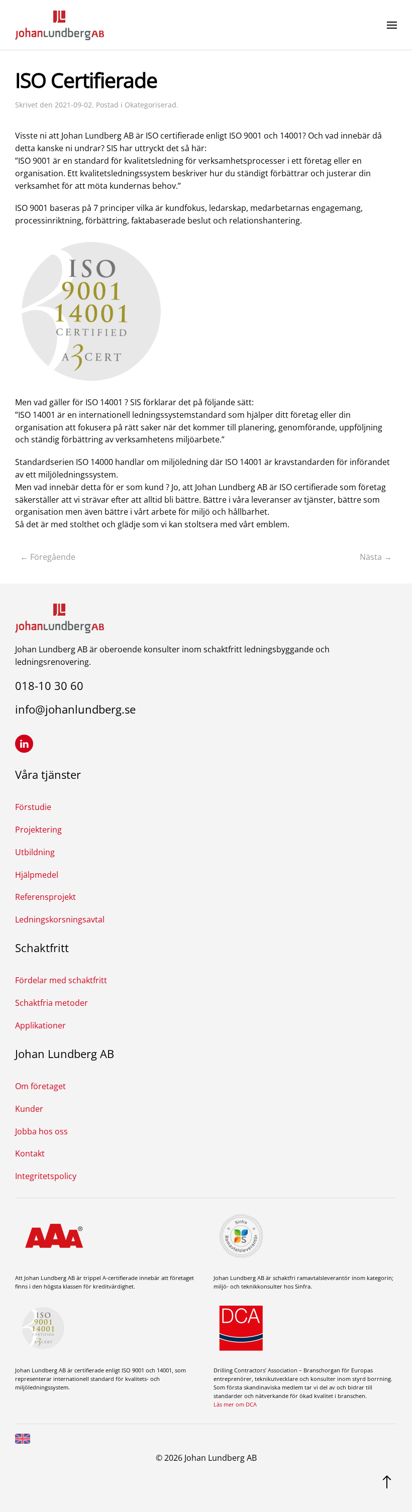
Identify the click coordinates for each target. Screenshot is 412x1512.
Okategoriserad (150, 104)
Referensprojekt (45, 896)
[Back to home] (59, 25)
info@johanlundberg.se (75, 709)
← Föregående (47, 556)
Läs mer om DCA (235, 1404)
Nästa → (376, 556)
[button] (392, 25)
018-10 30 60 (49, 685)
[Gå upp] (387, 1480)
